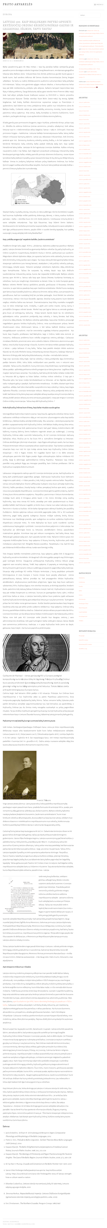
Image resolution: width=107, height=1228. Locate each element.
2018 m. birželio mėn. (85, 235)
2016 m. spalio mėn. (84, 295)
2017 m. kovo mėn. (84, 278)
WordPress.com (28, 1224)
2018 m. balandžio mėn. (85, 239)
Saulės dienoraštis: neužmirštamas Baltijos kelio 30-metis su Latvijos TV (90, 74)
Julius (80, 590)
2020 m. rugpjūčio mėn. (85, 162)
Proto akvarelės (18, 4)
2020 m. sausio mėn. (84, 175)
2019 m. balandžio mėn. (85, 205)
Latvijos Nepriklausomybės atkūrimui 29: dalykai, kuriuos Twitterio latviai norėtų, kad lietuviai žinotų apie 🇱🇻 (91, 84)
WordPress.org (83, 648)
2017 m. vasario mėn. (84, 282)
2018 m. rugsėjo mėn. (85, 222)
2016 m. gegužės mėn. (85, 312)
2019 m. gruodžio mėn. (85, 179)
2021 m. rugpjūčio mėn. (85, 141)
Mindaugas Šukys (83, 603)
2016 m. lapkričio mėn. (85, 290)
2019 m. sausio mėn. (84, 209)
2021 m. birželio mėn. (84, 149)
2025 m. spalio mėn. (84, 102)
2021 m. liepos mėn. (84, 145)
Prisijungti (81, 635)
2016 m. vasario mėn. (84, 325)
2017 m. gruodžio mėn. (85, 252)
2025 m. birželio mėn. (85, 106)
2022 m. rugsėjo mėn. (85, 132)
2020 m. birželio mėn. (85, 166)
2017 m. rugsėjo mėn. (84, 265)
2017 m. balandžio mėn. (85, 273)
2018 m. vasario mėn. (84, 243)
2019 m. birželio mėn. (84, 196)
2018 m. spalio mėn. (84, 218)
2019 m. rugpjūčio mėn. (85, 192)
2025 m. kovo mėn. (84, 111)
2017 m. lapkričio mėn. (85, 256)
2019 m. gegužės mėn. (85, 201)
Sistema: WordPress (11, 1221)
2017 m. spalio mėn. (84, 261)
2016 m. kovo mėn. (84, 320)
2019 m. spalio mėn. (84, 183)
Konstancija (82, 599)
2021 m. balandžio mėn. (85, 153)
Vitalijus (81, 620)
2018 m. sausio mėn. (84, 248)
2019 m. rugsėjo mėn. (85, 188)
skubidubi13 (19, 61)
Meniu (100, 4)
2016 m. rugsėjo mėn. (85, 299)
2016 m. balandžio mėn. (85, 316)
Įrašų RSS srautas (83, 640)
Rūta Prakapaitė (83, 608)
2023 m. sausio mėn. (84, 123)
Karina (80, 595)
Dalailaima (82, 578)
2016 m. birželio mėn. (85, 308)
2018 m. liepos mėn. (84, 231)
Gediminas (82, 582)
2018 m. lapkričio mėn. (85, 213)
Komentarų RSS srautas (85, 644)
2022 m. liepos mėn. (84, 136)
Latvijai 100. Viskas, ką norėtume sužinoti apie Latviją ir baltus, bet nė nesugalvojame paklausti (91, 33)
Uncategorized (83, 616)
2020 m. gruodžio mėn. (85, 158)
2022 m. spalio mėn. (84, 128)
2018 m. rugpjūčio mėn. (85, 226)
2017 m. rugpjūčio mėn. (85, 269)
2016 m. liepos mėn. (84, 303)
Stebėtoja (81, 59)
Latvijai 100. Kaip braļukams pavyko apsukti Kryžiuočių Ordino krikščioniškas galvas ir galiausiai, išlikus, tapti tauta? (38, 25)
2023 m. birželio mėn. (84, 115)
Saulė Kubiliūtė (83, 612)
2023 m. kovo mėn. (84, 119)
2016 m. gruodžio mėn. (85, 286)
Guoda (81, 586)
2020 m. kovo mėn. (84, 171)
